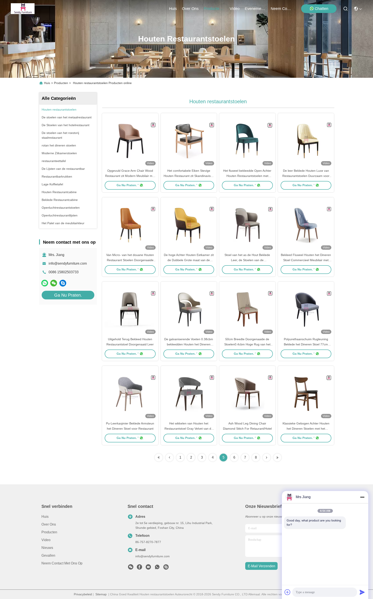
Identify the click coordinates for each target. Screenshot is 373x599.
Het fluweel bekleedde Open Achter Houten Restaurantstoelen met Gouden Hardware (247, 176)
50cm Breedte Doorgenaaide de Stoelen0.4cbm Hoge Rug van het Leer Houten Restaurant (247, 344)
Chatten (321, 8)
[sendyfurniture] (63, 283)
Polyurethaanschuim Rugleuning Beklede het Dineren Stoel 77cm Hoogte (306, 344)
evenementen (255, 8)
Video (46, 540)
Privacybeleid (83, 594)
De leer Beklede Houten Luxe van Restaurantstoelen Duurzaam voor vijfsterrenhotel (305, 176)
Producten (61, 83)
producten (212, 8)
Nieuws (47, 548)
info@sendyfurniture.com (68, 263)
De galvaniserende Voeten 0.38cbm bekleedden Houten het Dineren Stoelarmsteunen (188, 344)
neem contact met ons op (281, 8)
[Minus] (362, 497)
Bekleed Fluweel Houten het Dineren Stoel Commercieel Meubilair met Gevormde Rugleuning (306, 260)
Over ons (48, 524)
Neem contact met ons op (61, 563)
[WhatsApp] (45, 283)
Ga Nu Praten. (68, 295)
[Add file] (287, 592)
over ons (190, 8)
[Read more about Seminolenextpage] (159, 457)
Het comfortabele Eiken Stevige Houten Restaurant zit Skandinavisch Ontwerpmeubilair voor (189, 176)
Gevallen (48, 555)
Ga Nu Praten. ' (127, 185)
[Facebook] (139, 568)
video (235, 8)
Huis (173, 8)
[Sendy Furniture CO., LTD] (23, 8)
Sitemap (101, 594)
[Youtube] (148, 568)
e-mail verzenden (261, 566)
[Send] (362, 592)
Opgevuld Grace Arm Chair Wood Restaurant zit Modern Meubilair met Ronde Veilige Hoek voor (130, 176)
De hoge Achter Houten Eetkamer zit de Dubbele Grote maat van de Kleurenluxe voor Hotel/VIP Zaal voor (188, 260)
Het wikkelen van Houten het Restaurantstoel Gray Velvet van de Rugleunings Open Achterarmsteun (188, 428)
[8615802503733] (157, 568)
